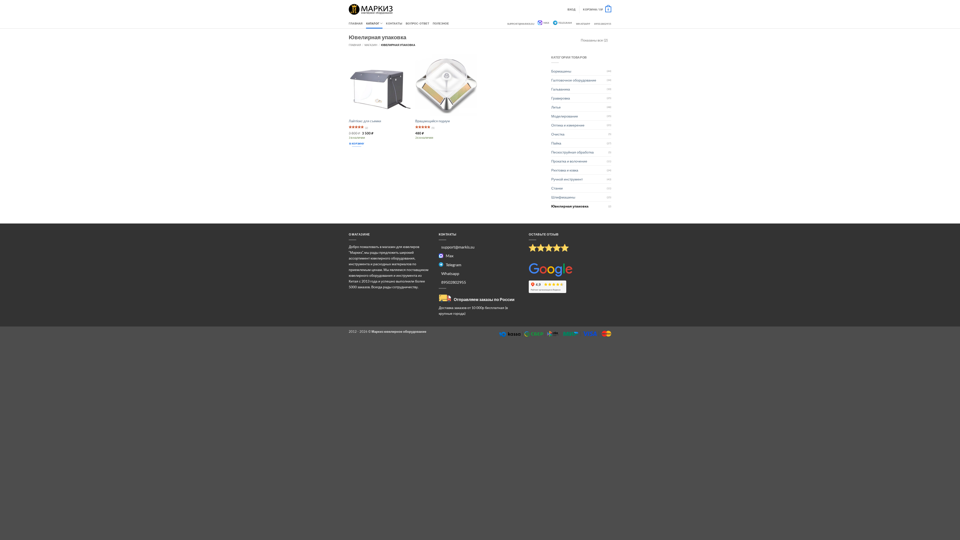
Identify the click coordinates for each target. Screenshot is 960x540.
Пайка (556, 143)
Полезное (441, 23)
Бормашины (561, 71)
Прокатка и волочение (569, 161)
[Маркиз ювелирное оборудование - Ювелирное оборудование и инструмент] (371, 9)
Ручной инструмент (567, 179)
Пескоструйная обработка (572, 152)
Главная (356, 23)
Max (546, 22)
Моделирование (564, 116)
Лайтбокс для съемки (365, 121)
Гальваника (560, 89)
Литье (556, 107)
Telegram (565, 22)
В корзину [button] (356, 143)
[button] (597, 9)
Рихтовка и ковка (564, 170)
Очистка (557, 134)
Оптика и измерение (567, 125)
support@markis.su (520, 23)
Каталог (373, 23)
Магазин (370, 44)
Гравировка (560, 98)
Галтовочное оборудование (573, 80)
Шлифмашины (563, 197)
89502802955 (602, 23)
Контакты (394, 23)
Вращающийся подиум (432, 121)
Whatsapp (583, 23)
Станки (557, 188)
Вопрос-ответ (417, 23)
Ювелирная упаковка (569, 206)
